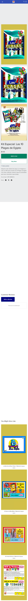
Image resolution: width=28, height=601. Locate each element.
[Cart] (26, 1)
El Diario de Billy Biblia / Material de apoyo (14, 511)
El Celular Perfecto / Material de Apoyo (14, 556)
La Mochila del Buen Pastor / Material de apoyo (14, 466)
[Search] (24, 1)
